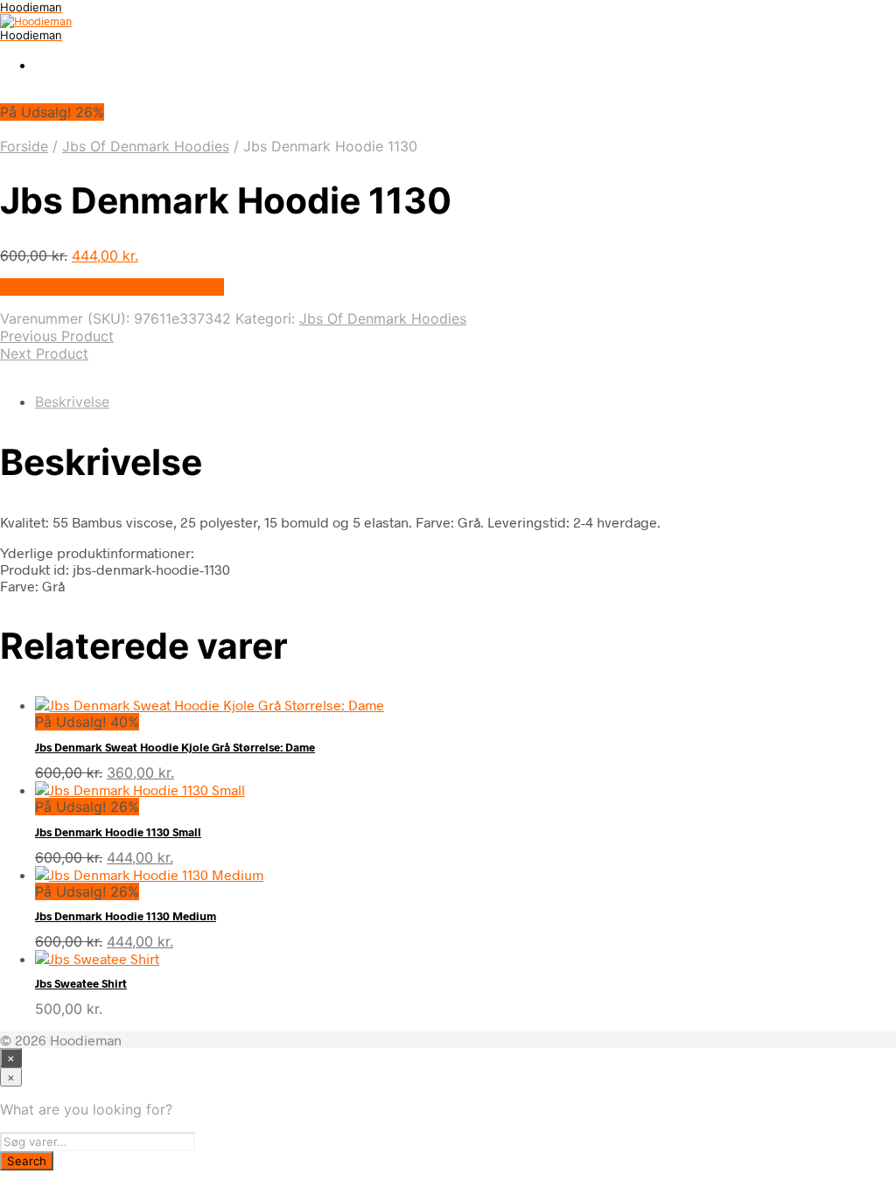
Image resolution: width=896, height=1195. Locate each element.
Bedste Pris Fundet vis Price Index (112, 287)
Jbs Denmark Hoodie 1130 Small (118, 832)
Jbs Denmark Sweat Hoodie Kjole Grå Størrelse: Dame (175, 747)
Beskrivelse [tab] (72, 401)
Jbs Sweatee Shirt (81, 983)
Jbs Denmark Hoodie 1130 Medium (125, 916)
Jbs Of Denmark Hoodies (145, 146)
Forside (24, 146)
